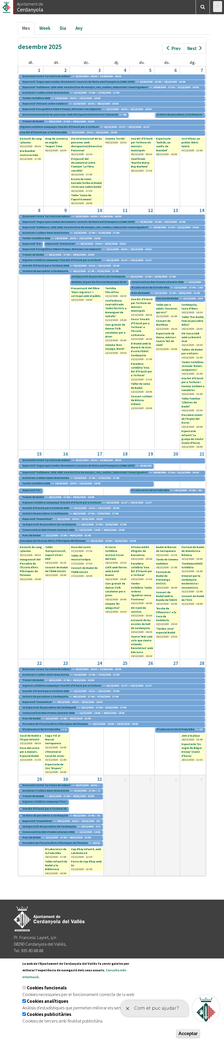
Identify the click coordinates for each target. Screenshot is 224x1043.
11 (125, 210)
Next (192, 48)
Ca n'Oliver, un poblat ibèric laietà (190, 142)
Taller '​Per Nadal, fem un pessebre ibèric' (192, 321)
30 (65, 779)
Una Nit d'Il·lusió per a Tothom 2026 (43, 132)
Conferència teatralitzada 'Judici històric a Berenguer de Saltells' (115, 308)
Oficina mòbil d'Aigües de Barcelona (140, 551)
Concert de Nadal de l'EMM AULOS (56, 569)
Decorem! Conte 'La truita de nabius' (46, 76)
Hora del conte (81, 547)
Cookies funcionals (47, 988)
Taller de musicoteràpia (80, 557)
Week (45, 28)
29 (39, 779)
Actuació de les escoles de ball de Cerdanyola (141, 624)
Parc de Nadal (140, 293)
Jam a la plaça (190, 735)
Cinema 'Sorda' (115, 138)
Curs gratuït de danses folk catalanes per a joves (115, 330)
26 (150, 663)
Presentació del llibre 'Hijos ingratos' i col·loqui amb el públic (86, 292)
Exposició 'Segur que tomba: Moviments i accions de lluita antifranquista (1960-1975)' (78, 81)
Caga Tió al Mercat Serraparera (53, 739)
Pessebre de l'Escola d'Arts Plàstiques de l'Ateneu (53, 541)
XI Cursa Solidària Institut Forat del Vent (114, 553)
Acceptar (188, 1033)
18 (125, 454)
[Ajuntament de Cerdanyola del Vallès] (7, 5)
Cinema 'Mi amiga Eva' (112, 605)
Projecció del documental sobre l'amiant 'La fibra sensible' (83, 164)
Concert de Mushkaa (163, 322)
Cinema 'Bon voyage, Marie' (115, 346)
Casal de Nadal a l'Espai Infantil (30, 737)
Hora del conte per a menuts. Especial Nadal (29, 752)
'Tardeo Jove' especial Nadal (165, 630)
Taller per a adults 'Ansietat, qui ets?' (167, 308)
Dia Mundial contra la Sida (29, 153)
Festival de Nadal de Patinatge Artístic (163, 578)
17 (99, 454)
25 (125, 663)
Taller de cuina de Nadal (140, 385)
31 (99, 779)
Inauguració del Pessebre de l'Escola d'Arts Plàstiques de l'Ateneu (30, 567)
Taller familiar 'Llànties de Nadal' (190, 402)
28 (201, 663)
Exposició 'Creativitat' (60, 243)
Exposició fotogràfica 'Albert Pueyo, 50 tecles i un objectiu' (61, 109)
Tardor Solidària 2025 (36, 98)
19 (150, 454)
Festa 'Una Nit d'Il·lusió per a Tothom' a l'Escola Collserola (140, 327)
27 (175, 663)
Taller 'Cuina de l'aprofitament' (81, 197)
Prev (176, 48)
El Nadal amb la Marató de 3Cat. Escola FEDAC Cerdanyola (141, 349)
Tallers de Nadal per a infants (191, 351)
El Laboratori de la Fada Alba (150, 287)
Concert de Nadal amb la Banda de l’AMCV (166, 596)
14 (201, 210)
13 (175, 210)
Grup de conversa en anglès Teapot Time (56, 142)
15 (39, 454)
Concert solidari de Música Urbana (141, 400)
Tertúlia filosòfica (112, 290)
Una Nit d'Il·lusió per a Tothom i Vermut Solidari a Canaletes (192, 384)
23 (65, 663)
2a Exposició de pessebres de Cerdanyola (98, 276)
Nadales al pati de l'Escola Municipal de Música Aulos (106, 282)
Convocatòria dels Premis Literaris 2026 (157, 282)
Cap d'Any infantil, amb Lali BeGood (86, 851)
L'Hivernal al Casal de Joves (54, 753)
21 (201, 454)
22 (39, 663)
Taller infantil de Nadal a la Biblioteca (56, 865)
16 (65, 454)
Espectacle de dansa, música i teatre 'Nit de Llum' (166, 339)
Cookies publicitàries (49, 1014)
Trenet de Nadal (33, 121)
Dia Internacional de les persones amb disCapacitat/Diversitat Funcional (70, 114)
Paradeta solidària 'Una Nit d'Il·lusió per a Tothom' (141, 369)
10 (99, 210)
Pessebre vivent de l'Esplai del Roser (191, 419)
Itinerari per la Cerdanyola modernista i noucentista (190, 581)
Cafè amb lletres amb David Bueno (116, 571)
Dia (63, 28)
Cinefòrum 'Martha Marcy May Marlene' (140, 163)
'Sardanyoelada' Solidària (192, 565)
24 (99, 663)
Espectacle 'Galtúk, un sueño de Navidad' (163, 144)
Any (78, 28)
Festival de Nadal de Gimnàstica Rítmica (192, 551)
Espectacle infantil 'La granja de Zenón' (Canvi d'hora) (192, 437)
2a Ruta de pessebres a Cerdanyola (179, 114)
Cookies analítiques (47, 1001)
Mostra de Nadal (167, 298)
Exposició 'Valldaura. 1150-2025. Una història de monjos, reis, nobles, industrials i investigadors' (85, 87)
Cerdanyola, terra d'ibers (189, 306)
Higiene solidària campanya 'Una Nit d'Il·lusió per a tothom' (59, 127)
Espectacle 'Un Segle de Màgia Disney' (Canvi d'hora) (191, 750)
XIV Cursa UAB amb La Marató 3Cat (191, 337)
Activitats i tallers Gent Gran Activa (45, 92)
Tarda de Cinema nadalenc (167, 561)
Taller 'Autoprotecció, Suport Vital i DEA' (55, 553)
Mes (28, 29)
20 (175, 454)
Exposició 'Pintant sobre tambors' (45, 103)
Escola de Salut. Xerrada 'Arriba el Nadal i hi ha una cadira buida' (86, 183)
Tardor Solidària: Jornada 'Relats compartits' (192, 366)
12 (150, 210)
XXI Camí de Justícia (138, 609)
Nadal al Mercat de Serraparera (166, 549)
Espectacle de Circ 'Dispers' (54, 766)
